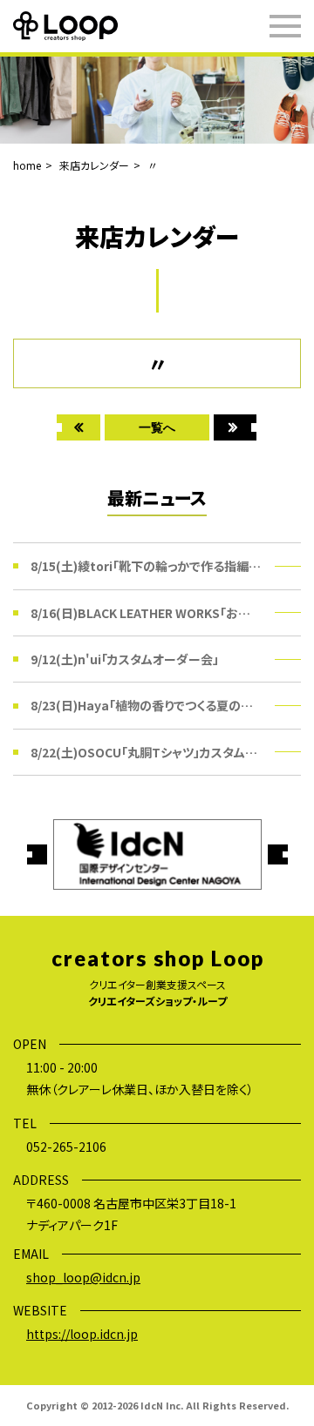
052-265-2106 (66, 1146)
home (27, 165)
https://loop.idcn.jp (82, 1333)
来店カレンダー (94, 165)
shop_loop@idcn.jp (83, 1277)
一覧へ (157, 427)
